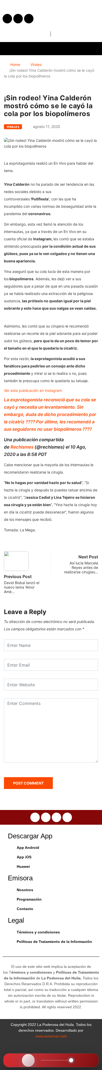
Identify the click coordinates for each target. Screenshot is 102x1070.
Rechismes (21, 447)
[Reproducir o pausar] (28, 1060)
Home (15, 64)
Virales (36, 64)
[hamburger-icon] (93, 48)
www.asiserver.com (51, 1036)
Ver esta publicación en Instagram (33, 390)
